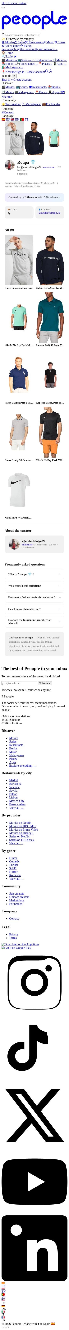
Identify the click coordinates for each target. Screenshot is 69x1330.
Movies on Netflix (20, 822)
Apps (59, 63)
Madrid (13, 780)
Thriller (13, 864)
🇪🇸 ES (6, 119)
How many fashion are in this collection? (34, 597)
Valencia (14, 787)
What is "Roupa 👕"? (34, 574)
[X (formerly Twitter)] (34, 1147)
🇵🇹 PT (24, 119)
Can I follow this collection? (34, 609)
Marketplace (12, 67)
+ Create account (34, 72)
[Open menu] (3, 7)
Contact (7, 112)
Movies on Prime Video (23, 829)
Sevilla (13, 790)
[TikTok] (34, 1080)
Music (50, 42)
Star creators (16, 893)
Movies (9, 42)
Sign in (20, 72)
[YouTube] (34, 1213)
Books (61, 42)
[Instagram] (34, 1014)
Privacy (13, 934)
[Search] (47, 72)
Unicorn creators (19, 897)
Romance (15, 875)
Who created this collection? (34, 586)
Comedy (14, 861)
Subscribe (44, 683)
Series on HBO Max (21, 839)
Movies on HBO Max (22, 826)
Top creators (11, 104)
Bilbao (13, 794)
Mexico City (16, 801)
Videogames (12, 45)
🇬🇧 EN (15, 119)
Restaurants (36, 42)
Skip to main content (14, 3)
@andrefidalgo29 (31, 167)
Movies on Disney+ (21, 833)
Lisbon (13, 797)
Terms (13, 937)
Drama (13, 858)
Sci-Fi (12, 868)
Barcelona (15, 783)
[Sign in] (51, 72)
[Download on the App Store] (20, 944)
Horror (13, 871)
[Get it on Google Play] (16, 947)
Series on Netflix (19, 836)
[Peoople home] (34, 31)
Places (27, 45)
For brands (51, 104)
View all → (16, 807)
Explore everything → (22, 765)
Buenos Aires (17, 804)
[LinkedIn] (34, 1280)
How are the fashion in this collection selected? (34, 622)
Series (21, 42)
